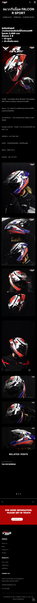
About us (4, 543)
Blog (3, 547)
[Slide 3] (20, 493)
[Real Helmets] (4, 2)
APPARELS (5, 568)
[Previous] (8, 502)
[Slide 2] (18, 493)
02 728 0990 (5, 589)
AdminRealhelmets (29, 17)
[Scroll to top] (33, 599)
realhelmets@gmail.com (9, 585)
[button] (35, 2)
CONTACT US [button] (17, 519)
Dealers (4, 553)
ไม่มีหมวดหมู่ (18, 17)
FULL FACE (5, 562)
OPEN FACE (5, 565)
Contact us (5, 550)
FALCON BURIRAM (9, 464)
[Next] (28, 502)
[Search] (29, 2)
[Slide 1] (17, 493)
